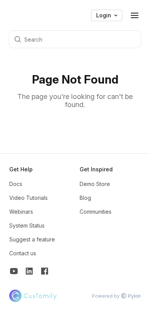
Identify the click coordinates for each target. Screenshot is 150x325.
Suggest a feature (32, 239)
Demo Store (95, 184)
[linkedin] (29, 271)
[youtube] (13, 271)
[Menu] (134, 15)
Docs (15, 184)
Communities (96, 211)
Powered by (116, 296)
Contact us (22, 253)
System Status (27, 225)
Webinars (21, 211)
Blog (85, 197)
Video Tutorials (28, 197)
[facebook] (44, 271)
